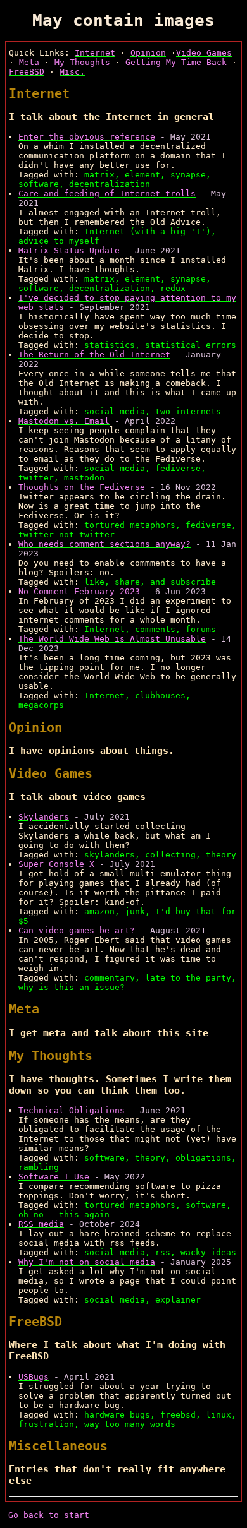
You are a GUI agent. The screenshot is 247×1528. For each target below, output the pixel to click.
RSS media (41, 1224)
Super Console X (56, 864)
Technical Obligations (71, 1110)
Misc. (72, 71)
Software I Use (53, 1176)
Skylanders (43, 816)
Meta (29, 62)
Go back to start (48, 1515)
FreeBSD (26, 71)
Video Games (204, 52)
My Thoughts (82, 62)
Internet (95, 52)
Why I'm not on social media (86, 1262)
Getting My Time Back (176, 62)
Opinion (148, 52)
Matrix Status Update (69, 250)
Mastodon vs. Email (64, 421)
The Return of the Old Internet (94, 354)
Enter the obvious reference (86, 136)
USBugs (33, 1377)
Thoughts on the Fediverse (81, 487)
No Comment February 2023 (79, 591)
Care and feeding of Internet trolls (107, 193)
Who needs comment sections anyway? (104, 544)
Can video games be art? (76, 930)
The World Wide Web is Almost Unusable (112, 638)
